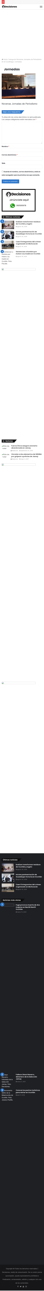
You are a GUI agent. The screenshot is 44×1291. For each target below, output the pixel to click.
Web (3, 163)
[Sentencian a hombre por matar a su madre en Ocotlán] (8, 258)
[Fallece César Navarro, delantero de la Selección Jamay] (8, 1081)
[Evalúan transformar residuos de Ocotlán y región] (8, 225)
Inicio (5, 59)
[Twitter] (20, 1286)
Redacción (15, 450)
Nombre (5, 146)
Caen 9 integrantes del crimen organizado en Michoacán (28, 243)
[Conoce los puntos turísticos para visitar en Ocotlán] (8, 1173)
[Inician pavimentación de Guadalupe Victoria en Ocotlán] (8, 235)
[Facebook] (18, 1286)
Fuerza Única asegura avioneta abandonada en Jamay (24, 447)
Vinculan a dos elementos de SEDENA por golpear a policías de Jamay (26, 455)
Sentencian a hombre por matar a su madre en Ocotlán (28, 253)
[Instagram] (26, 1286)
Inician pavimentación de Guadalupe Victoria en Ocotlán (29, 233)
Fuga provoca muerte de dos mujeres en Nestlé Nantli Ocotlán (28, 907)
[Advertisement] (22, 33)
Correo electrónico (10, 155)
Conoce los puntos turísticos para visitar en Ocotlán (28, 1091)
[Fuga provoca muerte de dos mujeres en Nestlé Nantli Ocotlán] (8, 988)
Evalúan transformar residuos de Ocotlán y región (28, 223)
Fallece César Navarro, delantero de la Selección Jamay (26, 1076)
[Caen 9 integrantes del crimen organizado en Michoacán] (8, 245)
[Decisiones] (9, 6)
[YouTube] (23, 1286)
